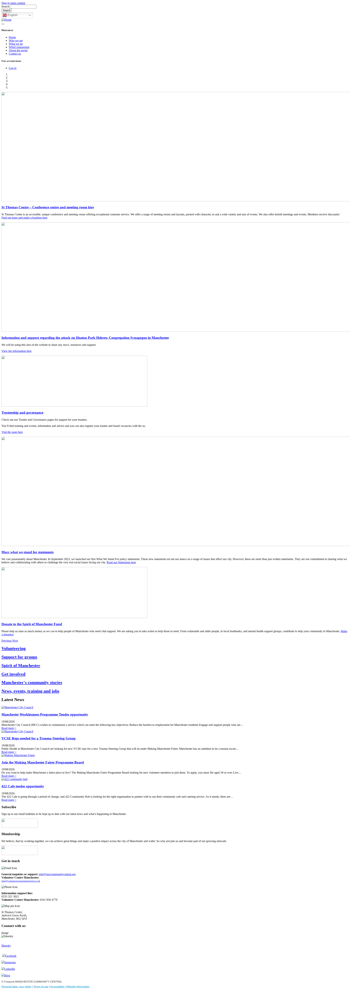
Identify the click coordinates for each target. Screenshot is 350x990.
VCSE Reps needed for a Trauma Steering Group (38, 738)
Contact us (15, 53)
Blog (7, 975)
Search (5, 6)
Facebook (10, 955)
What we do (16, 43)
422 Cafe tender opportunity (22, 786)
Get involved (13, 674)
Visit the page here (12, 432)
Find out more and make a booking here (24, 217)
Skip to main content (13, 3)
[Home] (6, 19)
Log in (12, 68)
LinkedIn (9, 969)
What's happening (19, 47)
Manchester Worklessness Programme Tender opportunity (44, 714)
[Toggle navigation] (2, 24)
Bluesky (6, 945)
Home (12, 37)
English (12, 15)
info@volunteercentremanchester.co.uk (20, 881)
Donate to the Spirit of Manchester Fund (31, 624)
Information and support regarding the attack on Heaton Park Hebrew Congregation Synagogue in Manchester (85, 338)
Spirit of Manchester (20, 665)
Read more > (8, 728)
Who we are (16, 40)
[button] (6, 640)
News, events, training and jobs (30, 691)
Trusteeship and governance (22, 412)
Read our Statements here (121, 562)
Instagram (10, 962)
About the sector (18, 50)
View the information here (16, 351)
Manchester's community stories (31, 682)
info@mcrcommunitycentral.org (57, 874)
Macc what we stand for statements (27, 552)
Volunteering (13, 648)
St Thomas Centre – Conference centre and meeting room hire (47, 207)
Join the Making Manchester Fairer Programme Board (42, 762)
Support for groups (19, 657)
